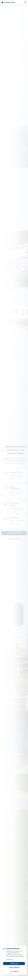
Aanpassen (15, 971)
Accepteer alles (14, 963)
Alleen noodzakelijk (14, 967)
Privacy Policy (9, 959)
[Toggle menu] (25, 2)
